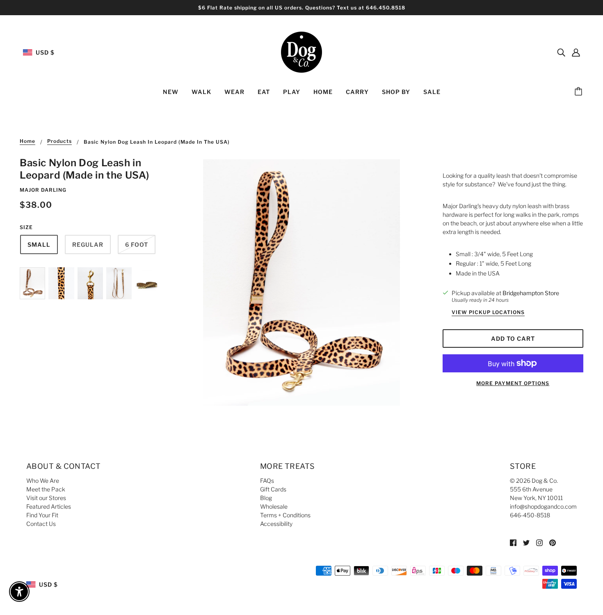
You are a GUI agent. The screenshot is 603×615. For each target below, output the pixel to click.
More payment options (512, 383)
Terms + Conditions (285, 515)
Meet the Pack (45, 489)
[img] (561, 52)
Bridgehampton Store (530, 292)
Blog (266, 497)
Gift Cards (273, 489)
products (59, 141)
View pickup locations (488, 312)
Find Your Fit (42, 515)
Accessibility (276, 523)
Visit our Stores (46, 497)
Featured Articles (48, 506)
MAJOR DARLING (43, 190)
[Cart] (579, 92)
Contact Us (41, 523)
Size (26, 227)
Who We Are (42, 480)
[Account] (576, 52)
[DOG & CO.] (301, 51)
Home (27, 141)
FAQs (267, 480)
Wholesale (274, 506)
